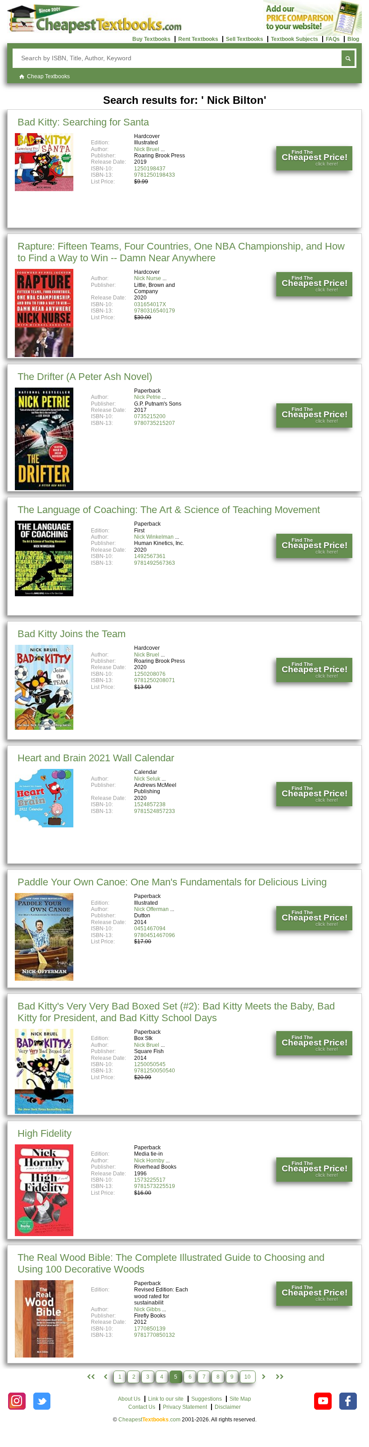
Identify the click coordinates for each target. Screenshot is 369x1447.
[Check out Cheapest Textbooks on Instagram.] (17, 1401)
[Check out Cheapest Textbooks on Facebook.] (348, 1401)
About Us (129, 1399)
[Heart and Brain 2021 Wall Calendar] (44, 825)
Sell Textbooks (244, 39)
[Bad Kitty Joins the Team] (44, 728)
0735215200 (150, 416)
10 (247, 1377)
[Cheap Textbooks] (94, 31)
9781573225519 (154, 1186)
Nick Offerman (151, 909)
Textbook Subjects (294, 39)
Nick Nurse (147, 278)
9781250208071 (154, 680)
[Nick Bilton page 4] (105, 1377)
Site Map (240, 1399)
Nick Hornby (149, 1160)
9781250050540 (154, 1070)
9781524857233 (154, 811)
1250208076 (150, 674)
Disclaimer (228, 1407)
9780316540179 (154, 311)
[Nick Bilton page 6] (263, 1377)
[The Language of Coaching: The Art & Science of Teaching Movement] (44, 594)
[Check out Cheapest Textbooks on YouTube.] (323, 1401)
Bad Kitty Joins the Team (72, 633)
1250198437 (150, 168)
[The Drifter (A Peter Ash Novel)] (44, 488)
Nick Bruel (146, 149)
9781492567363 (154, 563)
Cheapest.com (149, 1419)
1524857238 (150, 804)
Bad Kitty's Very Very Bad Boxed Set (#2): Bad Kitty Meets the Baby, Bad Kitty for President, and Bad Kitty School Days (176, 1011)
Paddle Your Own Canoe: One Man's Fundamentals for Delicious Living (172, 882)
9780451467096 (154, 935)
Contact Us (141, 1407)
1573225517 (150, 1180)
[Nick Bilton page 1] (89, 1377)
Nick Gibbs (147, 1309)
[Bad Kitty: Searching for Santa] (44, 189)
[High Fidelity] (44, 1234)
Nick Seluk (147, 779)
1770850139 (150, 1329)
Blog (353, 39)
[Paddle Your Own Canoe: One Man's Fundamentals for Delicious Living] (44, 979)
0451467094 (150, 928)
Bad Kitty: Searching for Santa (83, 122)
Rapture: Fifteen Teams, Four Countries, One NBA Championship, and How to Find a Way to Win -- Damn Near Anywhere (181, 252)
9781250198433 (154, 175)
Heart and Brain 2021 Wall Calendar (96, 758)
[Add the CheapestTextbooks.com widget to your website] (312, 34)
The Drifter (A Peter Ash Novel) (85, 376)
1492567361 (150, 556)
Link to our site (166, 1399)
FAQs (333, 39)
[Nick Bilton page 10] (279, 1377)
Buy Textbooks (151, 39)
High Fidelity (45, 1133)
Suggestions (206, 1399)
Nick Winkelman (154, 537)
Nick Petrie (147, 397)
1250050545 (150, 1064)
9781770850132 (154, 1335)
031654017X (150, 304)
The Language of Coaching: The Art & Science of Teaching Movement (169, 509)
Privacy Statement (185, 1407)
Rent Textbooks (198, 39)
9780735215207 (154, 423)
